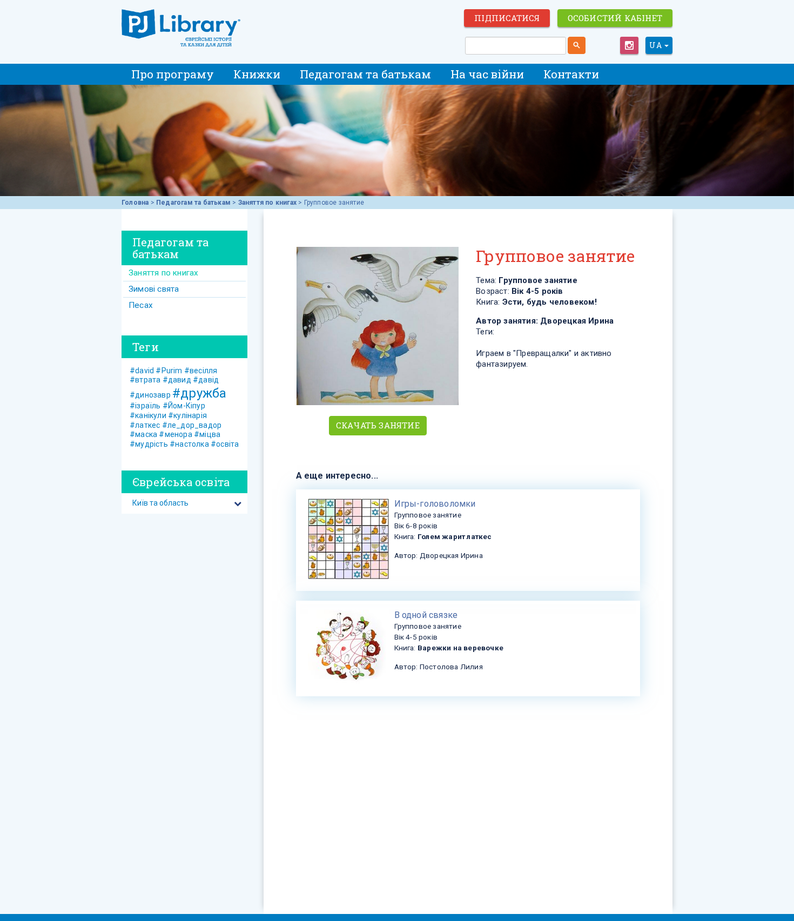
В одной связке (426, 615)
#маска (143, 434)
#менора (175, 434)
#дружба (199, 393)
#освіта (225, 444)
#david (142, 370)
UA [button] (656, 45)
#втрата (145, 379)
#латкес (145, 425)
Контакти (571, 74)
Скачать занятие (378, 425)
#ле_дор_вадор (192, 425)
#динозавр (150, 395)
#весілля (201, 370)
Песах (141, 305)
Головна (135, 202)
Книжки (256, 74)
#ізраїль (145, 405)
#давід (206, 379)
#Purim (169, 370)
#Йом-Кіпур (184, 405)
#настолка (189, 444)
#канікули (148, 415)
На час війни (487, 74)
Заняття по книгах (267, 202)
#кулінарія (187, 415)
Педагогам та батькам (365, 74)
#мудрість (149, 444)
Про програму (172, 74)
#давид (177, 379)
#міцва (207, 434)
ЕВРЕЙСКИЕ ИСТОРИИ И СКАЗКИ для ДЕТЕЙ (181, 28)
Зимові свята (154, 289)
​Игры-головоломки (435, 504)
